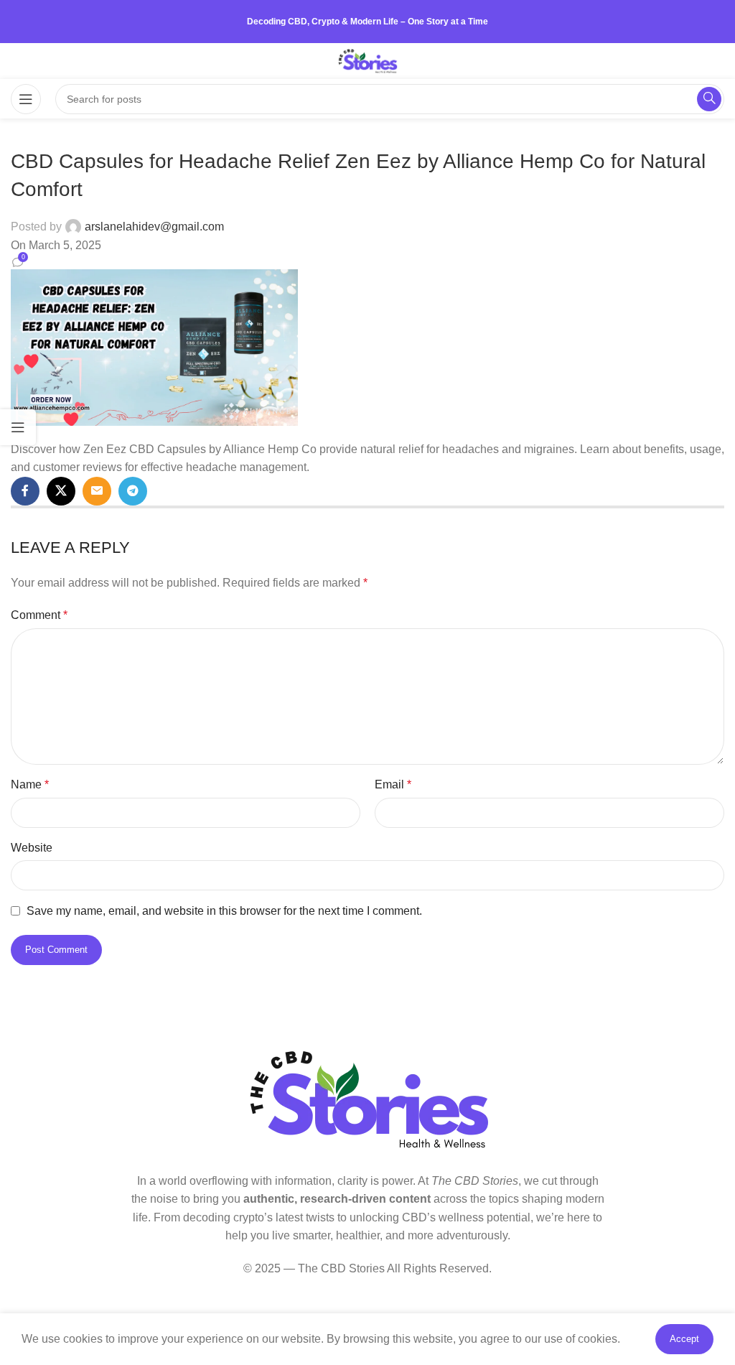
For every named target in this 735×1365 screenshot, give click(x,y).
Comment (39, 615)
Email (393, 784)
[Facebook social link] (25, 491)
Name (30, 784)
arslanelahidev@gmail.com (154, 226)
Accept (684, 1338)
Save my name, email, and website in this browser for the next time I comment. (224, 911)
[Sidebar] (18, 427)
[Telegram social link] (132, 491)
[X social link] (61, 491)
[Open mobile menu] (26, 99)
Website (31, 848)
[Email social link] (97, 491)
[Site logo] (367, 60)
